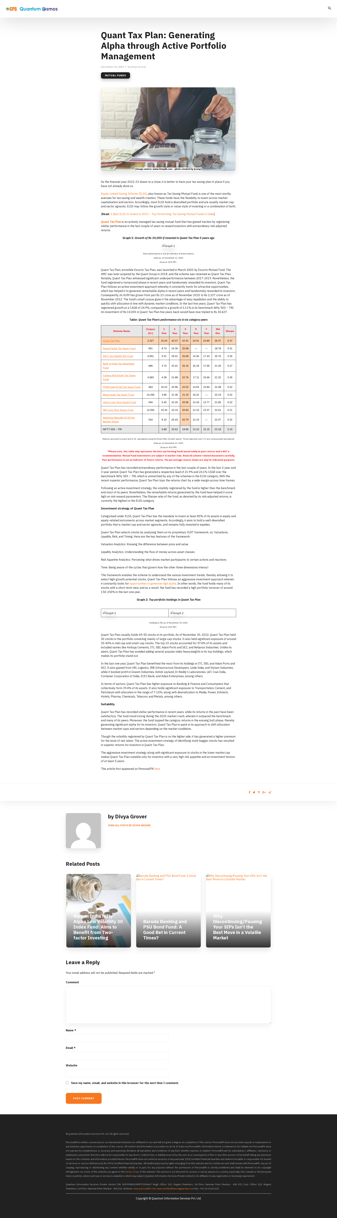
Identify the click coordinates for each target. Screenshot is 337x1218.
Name (71, 1030)
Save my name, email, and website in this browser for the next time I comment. (125, 1083)
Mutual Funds (115, 75)
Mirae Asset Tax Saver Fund (118, 394)
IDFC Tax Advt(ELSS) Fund (118, 356)
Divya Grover (138, 66)
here (157, 768)
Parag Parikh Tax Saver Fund (119, 348)
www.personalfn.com (144, 1188)
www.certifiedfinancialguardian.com (175, 1188)
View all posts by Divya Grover (129, 825)
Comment (72, 982)
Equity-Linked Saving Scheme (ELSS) (124, 193)
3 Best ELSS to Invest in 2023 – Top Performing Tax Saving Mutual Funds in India (162, 214)
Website (71, 1065)
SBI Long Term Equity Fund (118, 410)
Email (70, 1048)
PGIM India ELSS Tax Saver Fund (121, 387)
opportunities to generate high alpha (153, 583)
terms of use (132, 1171)
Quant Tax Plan (111, 221)
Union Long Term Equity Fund (119, 402)
